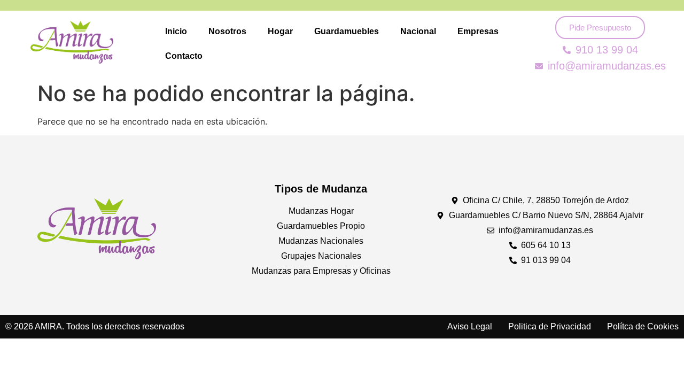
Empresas (478, 31)
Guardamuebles (346, 31)
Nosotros (227, 31)
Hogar (280, 31)
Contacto (184, 55)
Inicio (176, 31)
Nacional (418, 31)
